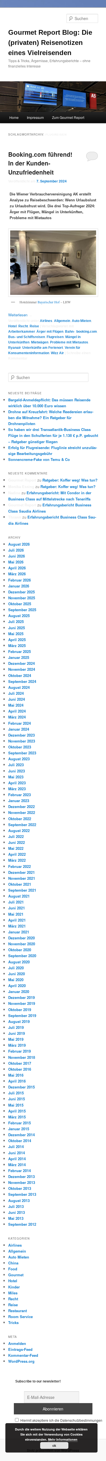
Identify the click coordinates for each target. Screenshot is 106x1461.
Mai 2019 (15, 1039)
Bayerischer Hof (49, 302)
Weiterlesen (20, 314)
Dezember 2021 (21, 872)
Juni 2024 (16, 699)
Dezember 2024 (21, 663)
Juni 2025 (16, 627)
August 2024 (19, 687)
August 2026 (19, 544)
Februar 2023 (19, 794)
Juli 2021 (16, 902)
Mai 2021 (15, 914)
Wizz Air (57, 353)
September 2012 (22, 1224)
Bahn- (70, 332)
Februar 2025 (19, 651)
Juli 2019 (16, 1027)
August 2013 (19, 1200)
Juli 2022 (16, 836)
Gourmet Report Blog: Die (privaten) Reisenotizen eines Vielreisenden (50, 42)
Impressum (35, 117)
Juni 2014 (16, 1152)
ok (54, 1445)
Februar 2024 (19, 723)
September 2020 (22, 955)
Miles (13, 1292)
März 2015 (17, 1117)
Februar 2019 (19, 1051)
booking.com (86, 332)
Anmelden (17, 1343)
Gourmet (15, 1274)
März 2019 (17, 1045)
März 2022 (17, 860)
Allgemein (62, 321)
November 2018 (21, 1057)
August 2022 (19, 830)
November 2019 (21, 1003)
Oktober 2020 (19, 949)
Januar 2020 (18, 991)
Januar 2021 (18, 932)
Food (12, 1268)
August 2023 (19, 758)
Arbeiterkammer (21, 332)
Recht (23, 326)
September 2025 (22, 609)
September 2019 (22, 1015)
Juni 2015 (16, 1098)
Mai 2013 (15, 1218)
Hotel (12, 326)
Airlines (46, 321)
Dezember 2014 (21, 1134)
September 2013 (22, 1194)
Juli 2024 (16, 693)
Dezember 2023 (21, 735)
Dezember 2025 (21, 592)
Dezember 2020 (21, 937)
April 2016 (17, 1081)
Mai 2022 (15, 848)
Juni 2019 (16, 1033)
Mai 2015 (15, 1105)
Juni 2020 (16, 973)
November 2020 (21, 943)
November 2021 (21, 878)
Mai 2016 (15, 1075)
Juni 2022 (16, 842)
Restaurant (17, 1310)
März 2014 (17, 1164)
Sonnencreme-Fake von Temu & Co (39, 459)
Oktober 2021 (19, 884)
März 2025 (17, 645)
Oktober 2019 (19, 1009)
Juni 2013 (16, 1212)
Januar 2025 (18, 657)
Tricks (13, 1322)
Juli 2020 (16, 967)
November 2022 (21, 812)
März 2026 (17, 573)
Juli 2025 (16, 621)
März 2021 (17, 926)
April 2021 (17, 920)
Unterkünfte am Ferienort (42, 348)
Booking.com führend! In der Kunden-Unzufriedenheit (40, 163)
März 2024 (17, 717)
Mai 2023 (15, 777)
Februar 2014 (19, 1170)
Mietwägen (39, 342)
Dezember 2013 (21, 1176)
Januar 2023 (18, 800)
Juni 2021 (16, 908)
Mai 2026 (15, 562)
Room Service (20, 1316)
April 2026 (17, 568)
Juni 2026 (16, 556)
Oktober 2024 (19, 675)
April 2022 (17, 854)
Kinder (14, 1287)
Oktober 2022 (19, 818)
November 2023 (21, 741)
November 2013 (21, 1182)
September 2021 (22, 890)
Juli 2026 (16, 550)
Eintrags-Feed (20, 1349)
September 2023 (22, 752)
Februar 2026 (19, 580)
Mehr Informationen (62, 1439)
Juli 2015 (16, 1093)
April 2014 (17, 1158)
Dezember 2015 (21, 1087)
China (13, 1263)
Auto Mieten (81, 321)
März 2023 (17, 788)
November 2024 (21, 669)
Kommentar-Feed (23, 1355)
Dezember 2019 (21, 997)
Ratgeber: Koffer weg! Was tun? (70, 480)
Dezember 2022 (21, 806)
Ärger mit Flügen (49, 332)
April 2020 (17, 985)
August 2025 (19, 615)
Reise (34, 326)
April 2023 (17, 782)
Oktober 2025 (19, 603)
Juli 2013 (16, 1206)
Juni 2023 (16, 771)
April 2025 (17, 639)
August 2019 (19, 1021)
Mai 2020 (15, 979)
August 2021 (19, 896)
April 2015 (17, 1111)
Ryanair (14, 348)
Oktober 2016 (19, 1069)
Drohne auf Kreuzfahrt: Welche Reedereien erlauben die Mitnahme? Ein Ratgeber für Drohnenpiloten (50, 417)
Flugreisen (55, 337)
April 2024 (17, 711)
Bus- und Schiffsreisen (26, 337)
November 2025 (21, 597)
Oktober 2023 (19, 747)
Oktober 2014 (19, 1140)
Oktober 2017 (19, 1063)
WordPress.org (21, 1361)
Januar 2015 (18, 1128)
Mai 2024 (15, 705)
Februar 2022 (19, 866)
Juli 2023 (16, 764)
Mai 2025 (15, 633)
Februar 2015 (19, 1122)
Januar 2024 (18, 729)
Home (14, 117)
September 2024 (22, 681)
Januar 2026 (18, 586)
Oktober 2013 (19, 1188)
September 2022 (22, 824)
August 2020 (19, 961)
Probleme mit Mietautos (69, 342)
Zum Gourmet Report (68, 117)
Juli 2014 (16, 1146)
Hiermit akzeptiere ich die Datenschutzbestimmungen (61, 1420)
